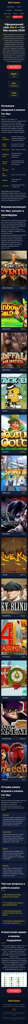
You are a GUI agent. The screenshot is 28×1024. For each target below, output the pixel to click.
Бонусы (22, 13)
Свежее (19, 6)
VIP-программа (18, 10)
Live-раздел (9, 10)
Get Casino (14, 2)
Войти (8, 17)
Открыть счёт (18, 17)
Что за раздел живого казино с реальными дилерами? (13, 904)
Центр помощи (11, 6)
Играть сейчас (14, 67)
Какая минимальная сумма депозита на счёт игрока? (12, 895)
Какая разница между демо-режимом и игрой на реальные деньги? (12, 913)
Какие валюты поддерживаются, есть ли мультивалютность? (14, 922)
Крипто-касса (7, 13)
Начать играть (14, 990)
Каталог (16, 13)
